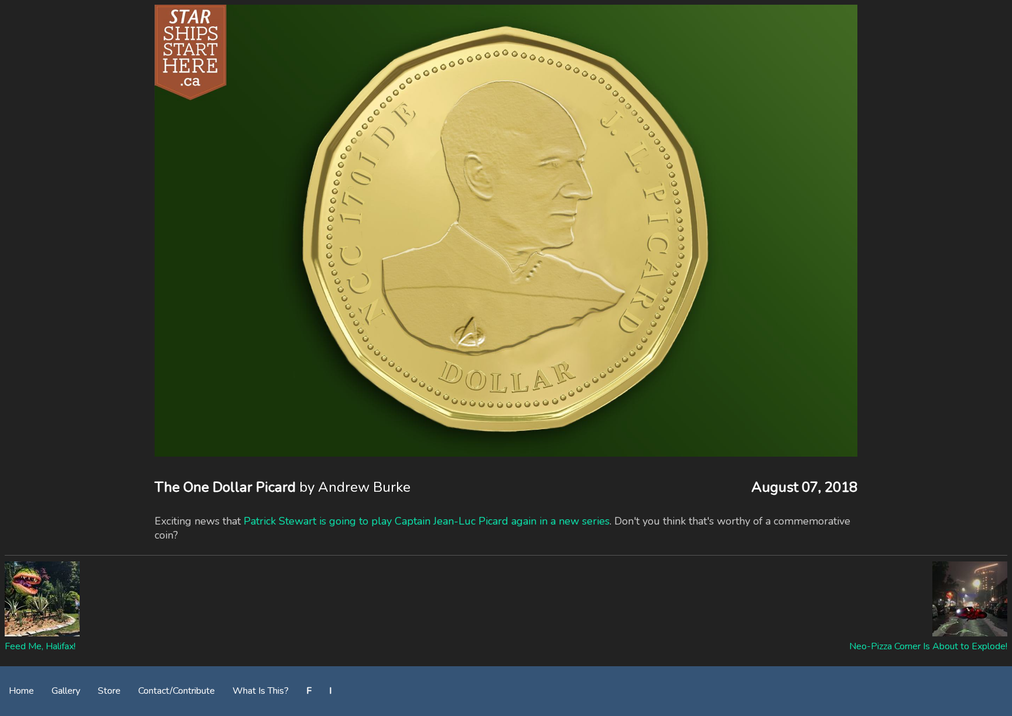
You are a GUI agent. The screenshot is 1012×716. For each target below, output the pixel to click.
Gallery (66, 690)
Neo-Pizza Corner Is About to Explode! (928, 646)
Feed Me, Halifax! (40, 646)
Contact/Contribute (176, 690)
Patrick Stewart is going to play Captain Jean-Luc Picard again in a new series (427, 521)
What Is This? (261, 690)
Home (21, 690)
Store (109, 690)
